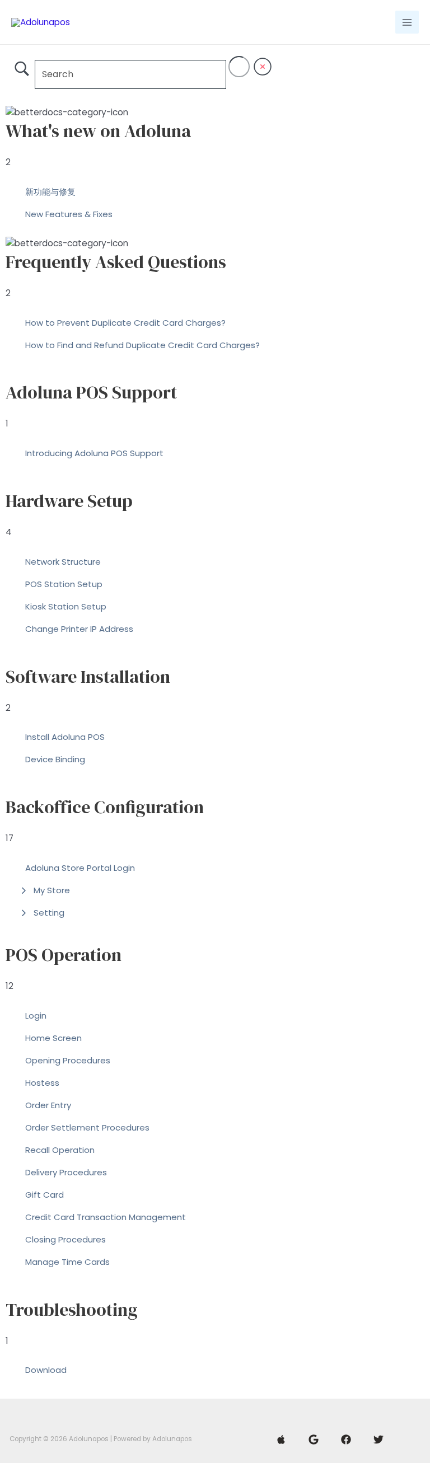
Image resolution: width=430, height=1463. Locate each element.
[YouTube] (281, 1439)
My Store (52, 890)
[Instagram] (314, 1439)
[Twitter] (378, 1439)
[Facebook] (346, 1439)
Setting (49, 912)
